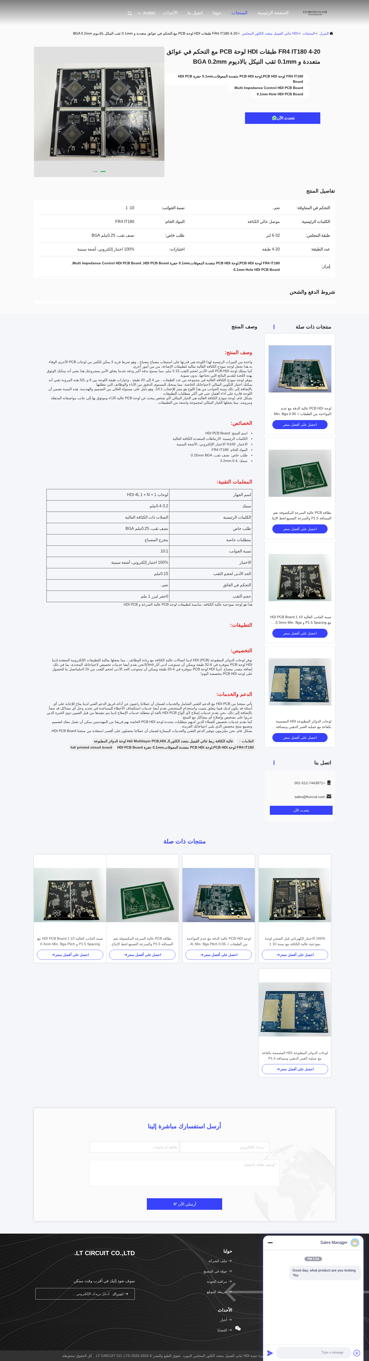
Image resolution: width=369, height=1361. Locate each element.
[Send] (270, 1352)
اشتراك (118, 1294)
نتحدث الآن (286, 118)
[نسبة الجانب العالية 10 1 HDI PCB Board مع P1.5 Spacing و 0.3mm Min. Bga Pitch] (70, 895)
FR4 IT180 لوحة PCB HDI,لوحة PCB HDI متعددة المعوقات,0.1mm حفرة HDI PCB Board (185, 747)
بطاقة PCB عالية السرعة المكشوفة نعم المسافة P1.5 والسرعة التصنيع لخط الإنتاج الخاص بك (300, 518)
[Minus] (270, 1243)
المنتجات (239, 12)
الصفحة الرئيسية (273, 12)
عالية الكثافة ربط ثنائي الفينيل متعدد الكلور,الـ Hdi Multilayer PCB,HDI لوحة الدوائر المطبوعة (163, 741)
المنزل (324, 33)
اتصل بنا (195, 12)
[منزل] (315, 13)
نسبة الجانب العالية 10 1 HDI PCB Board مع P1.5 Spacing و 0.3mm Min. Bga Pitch (300, 622)
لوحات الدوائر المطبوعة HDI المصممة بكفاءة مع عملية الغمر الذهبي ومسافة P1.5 (303, 726)
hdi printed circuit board (91, 747)
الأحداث (170, 12)
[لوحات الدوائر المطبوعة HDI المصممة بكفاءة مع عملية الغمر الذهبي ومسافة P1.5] (295, 1009)
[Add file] (356, 1352)
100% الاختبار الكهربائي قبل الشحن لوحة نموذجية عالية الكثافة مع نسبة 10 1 (295, 941)
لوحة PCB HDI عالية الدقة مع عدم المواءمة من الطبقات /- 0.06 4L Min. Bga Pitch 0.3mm (300, 413)
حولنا (217, 12)
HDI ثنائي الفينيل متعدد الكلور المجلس (270, 33)
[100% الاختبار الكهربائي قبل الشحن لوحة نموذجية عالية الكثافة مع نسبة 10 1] (295, 895)
